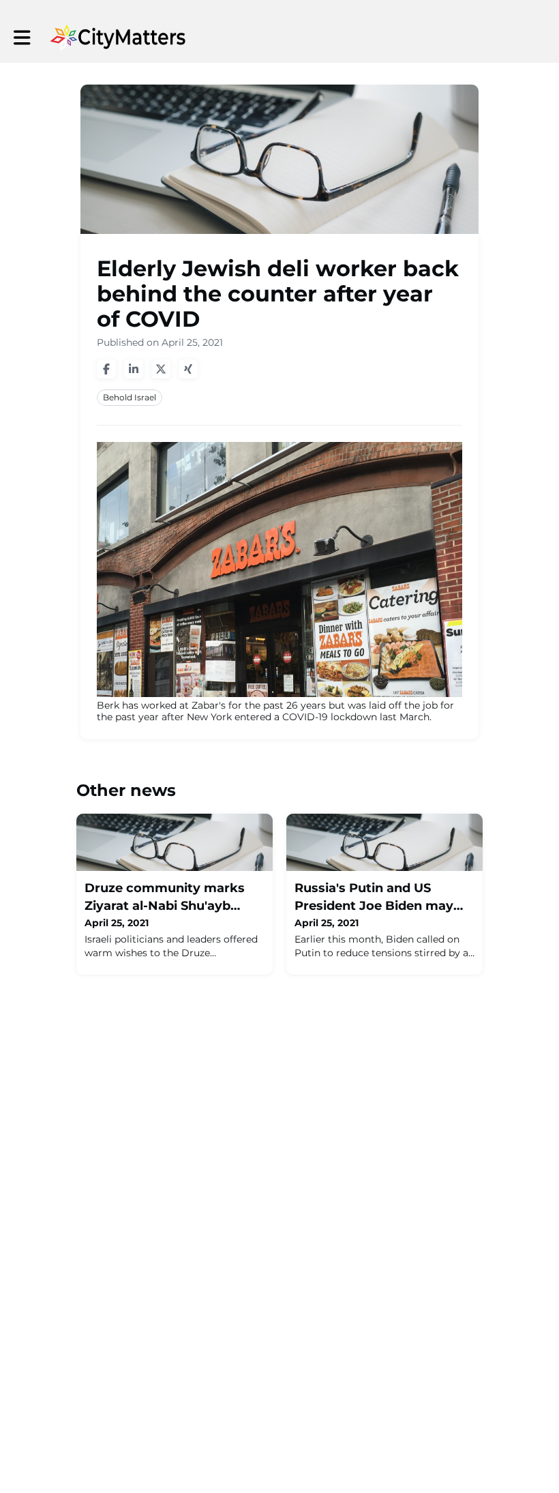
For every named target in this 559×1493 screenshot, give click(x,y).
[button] (22, 37)
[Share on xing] (188, 369)
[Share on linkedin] (133, 369)
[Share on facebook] (106, 369)
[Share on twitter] (160, 369)
